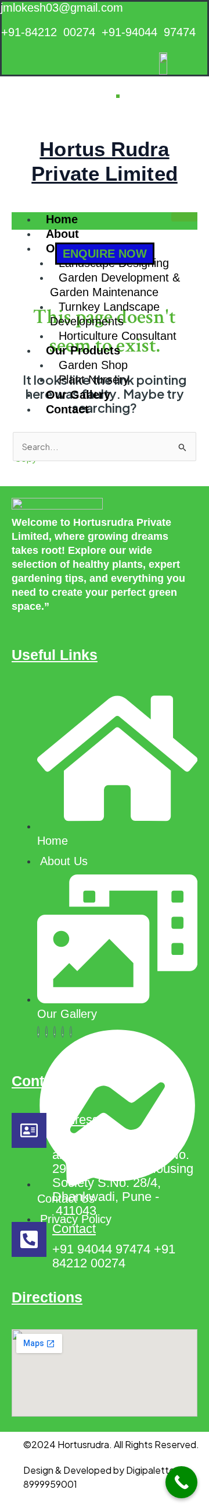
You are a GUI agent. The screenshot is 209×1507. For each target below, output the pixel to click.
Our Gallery (78, 394)
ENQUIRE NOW (105, 253)
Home (62, 219)
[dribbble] (63, 1032)
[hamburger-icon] (184, 217)
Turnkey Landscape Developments (105, 314)
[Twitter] (46, 1032)
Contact (67, 409)
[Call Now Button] (181, 1482)
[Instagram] (71, 1032)
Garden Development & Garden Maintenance (115, 284)
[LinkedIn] (54, 1032)
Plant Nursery (94, 379)
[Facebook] (38, 1032)
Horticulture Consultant (117, 335)
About (62, 233)
